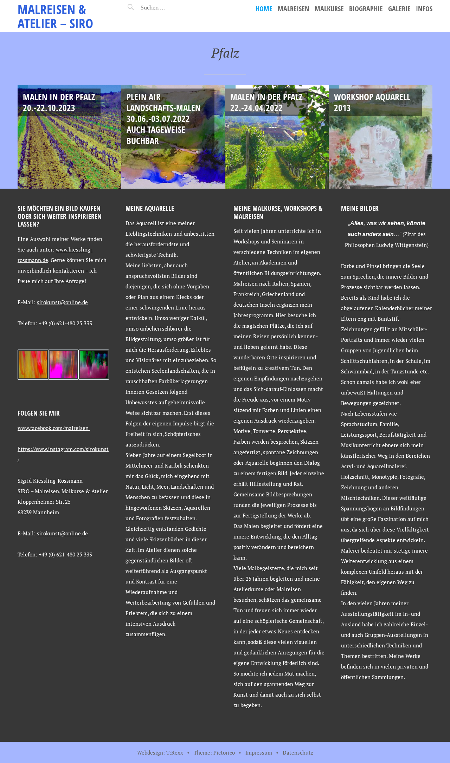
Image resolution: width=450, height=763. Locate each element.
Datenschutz (298, 752)
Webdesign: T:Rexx (160, 752)
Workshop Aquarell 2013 (372, 102)
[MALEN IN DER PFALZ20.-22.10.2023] (69, 137)
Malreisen (293, 8)
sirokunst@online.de (62, 302)
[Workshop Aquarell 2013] (380, 137)
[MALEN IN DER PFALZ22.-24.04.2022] (277, 137)
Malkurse (329, 8)
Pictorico (224, 752)
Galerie (399, 8)
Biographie (366, 8)
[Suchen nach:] (170, 7)
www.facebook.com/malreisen (54, 427)
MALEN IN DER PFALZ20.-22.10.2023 (59, 102)
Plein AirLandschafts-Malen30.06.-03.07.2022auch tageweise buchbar (164, 118)
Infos (424, 8)
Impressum (258, 752)
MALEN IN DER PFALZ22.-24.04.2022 (266, 102)
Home (264, 8)
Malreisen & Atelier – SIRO (55, 16)
